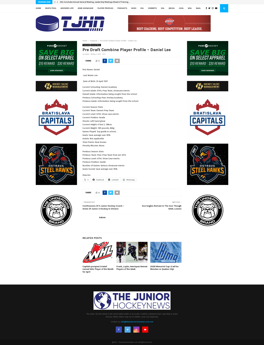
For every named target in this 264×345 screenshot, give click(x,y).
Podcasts (122, 8)
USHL (181, 8)
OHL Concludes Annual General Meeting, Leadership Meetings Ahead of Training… (95, 2)
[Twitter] (210, 8)
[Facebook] (207, 8)
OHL (162, 8)
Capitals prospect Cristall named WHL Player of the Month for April (98, 269)
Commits (152, 8)
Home (38, 8)
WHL (190, 8)
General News (95, 45)
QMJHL (172, 8)
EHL (142, 8)
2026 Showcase (85, 8)
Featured (86, 45)
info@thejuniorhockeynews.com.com (137, 322)
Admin (87, 54)
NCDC (133, 8)
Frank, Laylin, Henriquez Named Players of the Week (131, 267)
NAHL (198, 8)
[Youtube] (217, 8)
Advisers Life (67, 8)
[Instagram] (213, 8)
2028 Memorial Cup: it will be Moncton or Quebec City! (164, 267)
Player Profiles (105, 8)
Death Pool (50, 8)
